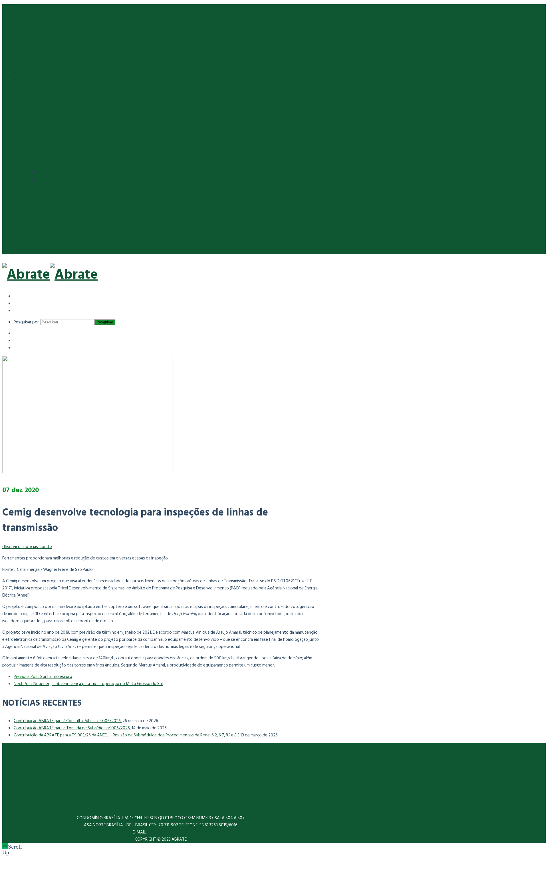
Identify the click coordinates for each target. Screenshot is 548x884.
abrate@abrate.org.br (168, 832)
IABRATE (22, 72)
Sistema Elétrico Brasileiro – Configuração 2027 (68, 100)
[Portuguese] (18, 310)
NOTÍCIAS (23, 186)
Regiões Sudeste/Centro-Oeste (54, 107)
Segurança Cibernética (45, 200)
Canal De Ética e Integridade (50, 236)
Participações (37, 143)
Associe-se (35, 50)
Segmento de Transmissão (38, 79)
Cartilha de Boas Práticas (47, 243)
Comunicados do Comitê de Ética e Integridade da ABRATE (78, 221)
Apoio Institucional (42, 136)
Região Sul (34, 122)
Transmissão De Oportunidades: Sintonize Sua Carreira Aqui (79, 43)
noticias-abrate (37, 546)
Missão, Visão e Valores (46, 29)
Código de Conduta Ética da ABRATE (58, 229)
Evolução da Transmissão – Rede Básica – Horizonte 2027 (77, 86)
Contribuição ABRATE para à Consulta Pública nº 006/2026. (68, 720)
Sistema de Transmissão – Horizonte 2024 (63, 93)
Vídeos (31, 157)
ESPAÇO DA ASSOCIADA (36, 250)
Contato (33, 65)
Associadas (35, 36)
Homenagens (37, 150)
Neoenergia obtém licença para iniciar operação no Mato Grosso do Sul (88, 683)
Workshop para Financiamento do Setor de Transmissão (88, 179)
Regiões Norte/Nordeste (48, 114)
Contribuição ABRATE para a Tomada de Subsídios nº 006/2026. (72, 728)
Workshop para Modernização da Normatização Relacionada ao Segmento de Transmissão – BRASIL (127, 172)
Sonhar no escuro (43, 676)
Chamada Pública (40, 57)
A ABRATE (34, 15)
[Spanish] (18, 296)
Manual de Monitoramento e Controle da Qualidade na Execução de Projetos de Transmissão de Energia (120, 207)
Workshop (35, 164)
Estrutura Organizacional (47, 22)
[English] (18, 303)
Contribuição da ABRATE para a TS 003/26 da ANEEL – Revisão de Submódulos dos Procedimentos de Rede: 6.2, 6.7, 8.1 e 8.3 (126, 735)
